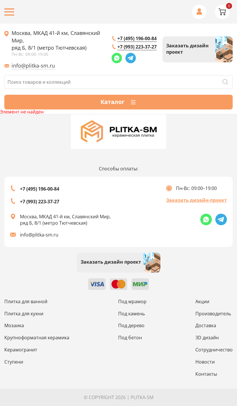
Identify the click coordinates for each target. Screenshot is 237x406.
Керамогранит (20, 350)
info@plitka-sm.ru (33, 65)
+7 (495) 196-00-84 (137, 38)
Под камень (131, 313)
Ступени (13, 362)
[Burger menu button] (9, 12)
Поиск (225, 82)
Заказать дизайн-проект (196, 200)
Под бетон (130, 337)
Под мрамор (132, 301)
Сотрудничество (214, 350)
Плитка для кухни (23, 313)
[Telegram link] (130, 58)
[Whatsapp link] (117, 58)
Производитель (213, 313)
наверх (219, 361)
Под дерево (131, 325)
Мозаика (14, 325)
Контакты (206, 374)
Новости (205, 362)
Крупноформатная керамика (36, 337)
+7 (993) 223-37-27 (137, 47)
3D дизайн (207, 337)
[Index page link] (118, 131)
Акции (202, 301)
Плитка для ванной (25, 301)
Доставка (205, 325)
